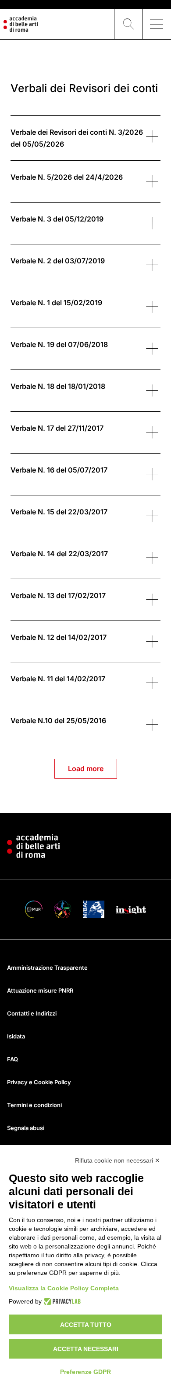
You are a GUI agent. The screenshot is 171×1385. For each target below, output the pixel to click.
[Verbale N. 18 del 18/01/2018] (151, 390)
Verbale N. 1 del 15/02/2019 (56, 302)
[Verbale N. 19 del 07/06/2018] (151, 348)
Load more (85, 768)
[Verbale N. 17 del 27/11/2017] (151, 432)
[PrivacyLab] (61, 1301)
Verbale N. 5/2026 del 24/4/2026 (67, 177)
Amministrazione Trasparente (47, 967)
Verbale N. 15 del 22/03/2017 (59, 511)
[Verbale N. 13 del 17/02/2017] (151, 599)
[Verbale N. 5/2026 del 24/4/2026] (151, 181)
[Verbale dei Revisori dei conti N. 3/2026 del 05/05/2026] (151, 136)
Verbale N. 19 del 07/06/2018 (59, 344)
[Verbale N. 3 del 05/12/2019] (151, 222)
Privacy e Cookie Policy (39, 1082)
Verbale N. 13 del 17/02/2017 (58, 595)
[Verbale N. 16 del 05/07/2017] (151, 473)
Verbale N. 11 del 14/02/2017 (58, 678)
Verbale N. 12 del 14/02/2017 (59, 637)
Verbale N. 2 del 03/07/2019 (58, 260)
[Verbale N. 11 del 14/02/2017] (151, 682)
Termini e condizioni (34, 1104)
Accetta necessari (85, 1348)
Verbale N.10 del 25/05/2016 (58, 720)
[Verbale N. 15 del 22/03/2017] (151, 515)
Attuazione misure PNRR (40, 990)
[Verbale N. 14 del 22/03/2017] (151, 557)
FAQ (12, 1059)
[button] (128, 24)
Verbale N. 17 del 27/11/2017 (57, 428)
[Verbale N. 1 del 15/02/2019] (151, 306)
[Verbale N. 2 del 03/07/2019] (151, 264)
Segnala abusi (25, 1127)
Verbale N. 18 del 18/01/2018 (58, 386)
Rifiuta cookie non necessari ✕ (117, 1160)
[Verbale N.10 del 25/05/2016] (151, 724)
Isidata (16, 1036)
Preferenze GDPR (85, 1371)
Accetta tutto (85, 1324)
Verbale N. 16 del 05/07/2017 (59, 469)
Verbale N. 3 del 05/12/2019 (57, 218)
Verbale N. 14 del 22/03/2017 (59, 553)
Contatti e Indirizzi (32, 1013)
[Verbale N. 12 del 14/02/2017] (151, 641)
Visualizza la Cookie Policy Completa (64, 1288)
